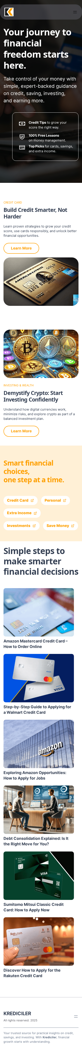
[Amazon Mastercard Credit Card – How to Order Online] (38, 612)
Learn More (21, 248)
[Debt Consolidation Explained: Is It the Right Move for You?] (38, 809)
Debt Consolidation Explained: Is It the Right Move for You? (35, 841)
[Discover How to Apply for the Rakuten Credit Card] (38, 941)
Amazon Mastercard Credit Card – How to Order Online (35, 644)
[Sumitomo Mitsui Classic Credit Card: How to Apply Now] (38, 875)
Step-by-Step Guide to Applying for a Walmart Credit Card (37, 710)
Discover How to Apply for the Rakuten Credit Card (32, 973)
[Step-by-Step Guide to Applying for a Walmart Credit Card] (38, 678)
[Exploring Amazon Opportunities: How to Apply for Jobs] (38, 744)
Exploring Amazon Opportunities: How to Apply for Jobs (34, 775)
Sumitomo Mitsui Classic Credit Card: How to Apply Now (33, 907)
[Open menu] (75, 12)
